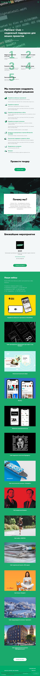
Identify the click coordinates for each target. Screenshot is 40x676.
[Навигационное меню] (38, 2)
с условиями (3, 674)
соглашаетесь (25, 673)
